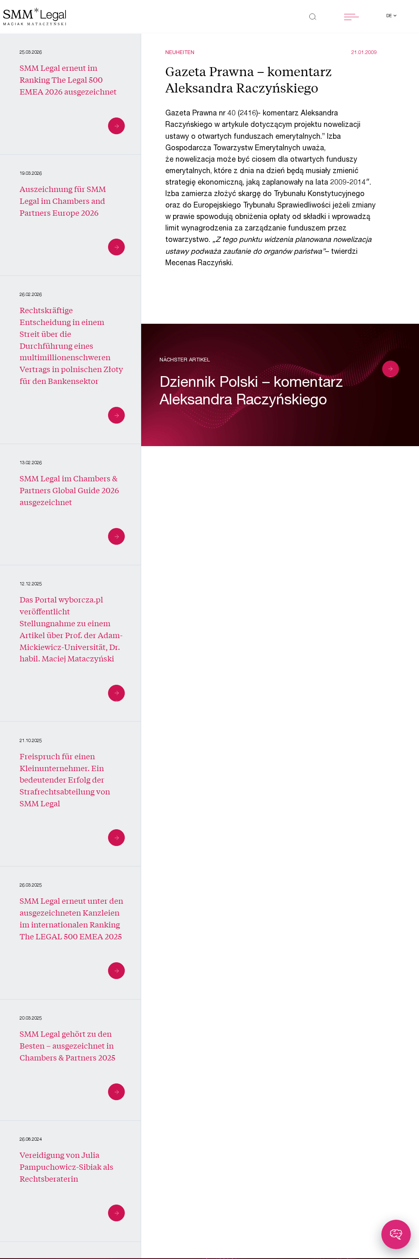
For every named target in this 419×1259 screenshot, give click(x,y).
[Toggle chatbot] (396, 1234)
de (389, 16)
